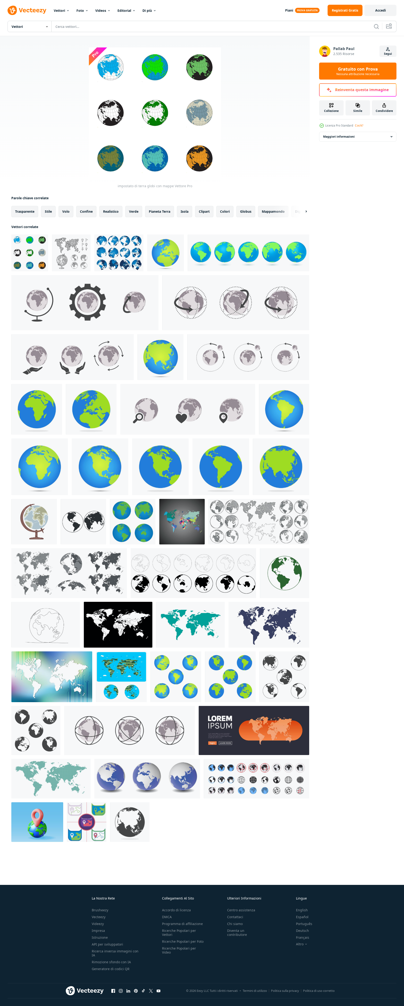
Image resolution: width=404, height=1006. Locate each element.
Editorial (124, 10)
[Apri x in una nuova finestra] (151, 991)
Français (302, 937)
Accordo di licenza (176, 910)
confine (86, 211)
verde (133, 211)
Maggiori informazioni (339, 137)
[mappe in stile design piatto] (86, 822)
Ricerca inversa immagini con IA (115, 953)
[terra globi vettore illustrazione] (83, 521)
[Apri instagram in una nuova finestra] (121, 991)
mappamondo (273, 211)
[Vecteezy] (27, 10)
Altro (300, 944)
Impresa (98, 930)
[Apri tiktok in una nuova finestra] (143, 991)
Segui (388, 54)
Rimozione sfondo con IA (111, 962)
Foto (80, 10)
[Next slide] (302, 211)
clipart (204, 211)
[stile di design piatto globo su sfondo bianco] (165, 252)
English (302, 910)
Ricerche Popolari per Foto (183, 941)
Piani (289, 10)
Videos (100, 10)
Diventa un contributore (237, 932)
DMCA (167, 917)
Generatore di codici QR (110, 969)
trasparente (24, 211)
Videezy (98, 923)
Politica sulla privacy (285, 991)
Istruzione (100, 937)
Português (304, 923)
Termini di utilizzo (255, 991)
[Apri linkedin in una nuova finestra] (128, 991)
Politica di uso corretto (319, 991)
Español (302, 917)
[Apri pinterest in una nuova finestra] (136, 991)
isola (184, 211)
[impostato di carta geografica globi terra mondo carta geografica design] (248, 252)
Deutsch (302, 930)
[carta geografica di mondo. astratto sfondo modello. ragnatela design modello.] (51, 676)
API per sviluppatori (107, 944)
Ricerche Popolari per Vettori (179, 932)
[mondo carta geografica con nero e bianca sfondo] (182, 521)
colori (225, 211)
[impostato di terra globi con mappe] (29, 252)
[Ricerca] (376, 26)
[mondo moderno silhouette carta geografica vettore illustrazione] (190, 625)
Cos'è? (359, 125)
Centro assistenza (241, 910)
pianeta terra (159, 211)
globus (245, 211)
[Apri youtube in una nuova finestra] (158, 991)
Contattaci (235, 917)
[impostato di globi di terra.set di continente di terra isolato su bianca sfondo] (193, 573)
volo (66, 211)
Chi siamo (235, 923)
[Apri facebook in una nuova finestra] (113, 991)
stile (48, 211)
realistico (111, 211)
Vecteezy (98, 917)
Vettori (59, 10)
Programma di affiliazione (182, 923)
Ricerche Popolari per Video (179, 950)
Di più (147, 10)
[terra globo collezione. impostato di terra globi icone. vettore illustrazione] (256, 778)
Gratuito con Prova (357, 71)
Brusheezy (100, 910)
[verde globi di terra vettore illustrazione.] (284, 573)
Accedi (380, 10)
